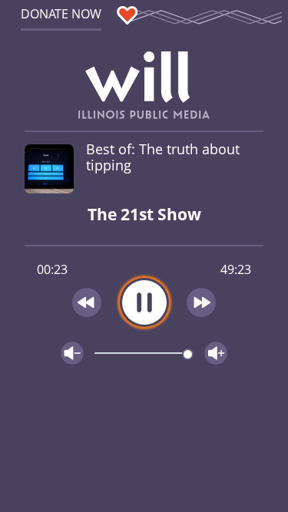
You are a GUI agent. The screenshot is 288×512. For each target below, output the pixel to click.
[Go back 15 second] (87, 302)
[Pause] (144, 302)
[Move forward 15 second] (201, 302)
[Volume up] (216, 353)
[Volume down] (72, 353)
